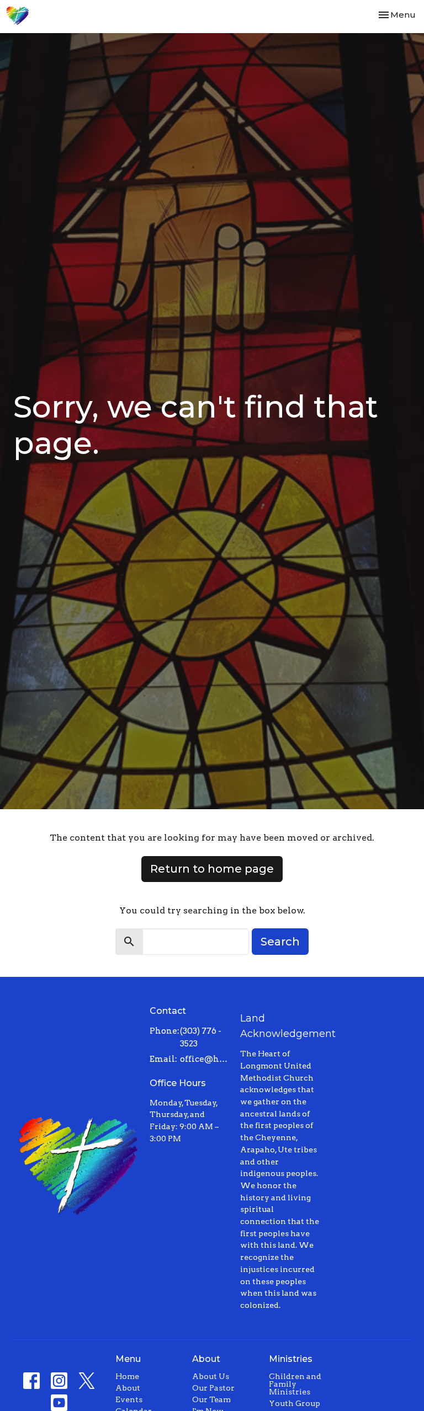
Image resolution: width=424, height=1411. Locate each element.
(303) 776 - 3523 (200, 1037)
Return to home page (212, 868)
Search (280, 941)
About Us (210, 1376)
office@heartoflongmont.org (204, 1059)
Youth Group (294, 1403)
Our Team (211, 1399)
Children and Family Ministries (295, 1384)
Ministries (290, 1359)
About (127, 1387)
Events (128, 1399)
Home (127, 1376)
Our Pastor (213, 1387)
